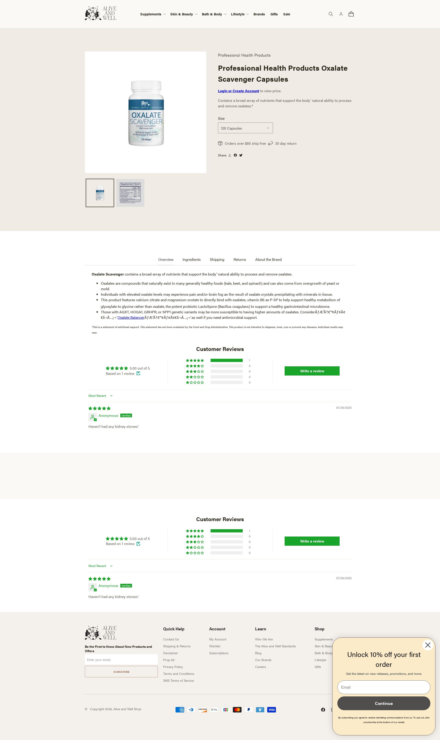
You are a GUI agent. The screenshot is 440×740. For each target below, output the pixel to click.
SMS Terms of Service (178, 680)
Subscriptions (218, 653)
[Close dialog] (428, 645)
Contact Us (171, 639)
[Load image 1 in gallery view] (100, 193)
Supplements (324, 639)
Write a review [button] (312, 370)
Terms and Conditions (178, 673)
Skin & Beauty (324, 646)
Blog (258, 653)
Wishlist (214, 646)
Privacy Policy (173, 666)
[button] (153, 14)
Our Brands (263, 659)
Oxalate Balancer (131, 317)
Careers (260, 666)
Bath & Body (324, 653)
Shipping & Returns (177, 646)
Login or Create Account (238, 90)
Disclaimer (170, 653)
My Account (217, 639)
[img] (99, 408)
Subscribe (121, 672)
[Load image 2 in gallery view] (130, 193)
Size (221, 118)
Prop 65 (169, 659)
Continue (384, 703)
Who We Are (264, 639)
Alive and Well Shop (127, 709)
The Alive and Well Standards (275, 646)
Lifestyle (320, 659)
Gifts (318, 666)
